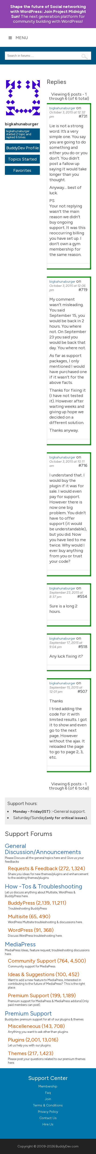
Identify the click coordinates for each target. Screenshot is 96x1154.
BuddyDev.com (67, 1146)
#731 (83, 116)
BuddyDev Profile (22, 147)
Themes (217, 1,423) (30, 1053)
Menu (22, 37)
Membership (47, 1086)
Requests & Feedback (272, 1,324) (46, 868)
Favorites (22, 170)
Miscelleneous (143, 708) (36, 1026)
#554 (82, 596)
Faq (48, 1093)
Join (48, 1099)
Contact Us (48, 1118)
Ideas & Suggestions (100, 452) (43, 974)
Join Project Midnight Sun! (48, 11)
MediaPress (20, 944)
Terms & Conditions (48, 1105)
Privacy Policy (48, 1112)
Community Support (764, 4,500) (47, 961)
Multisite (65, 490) (29, 916)
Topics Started (22, 159)
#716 (83, 465)
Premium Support (28, 1013)
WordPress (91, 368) (31, 930)
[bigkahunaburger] (23, 118)
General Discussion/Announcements (43, 849)
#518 (82, 646)
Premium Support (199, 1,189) (42, 995)
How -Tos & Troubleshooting (43, 886)
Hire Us (47, 1124)
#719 (83, 290)
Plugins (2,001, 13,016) (33, 1040)
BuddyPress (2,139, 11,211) (37, 903)
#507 (82, 691)
